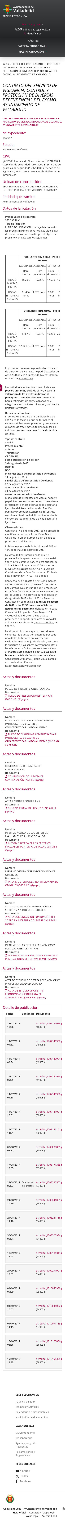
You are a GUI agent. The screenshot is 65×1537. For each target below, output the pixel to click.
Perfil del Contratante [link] (28, 64)
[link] (33, 24)
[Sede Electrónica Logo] (19, 9)
